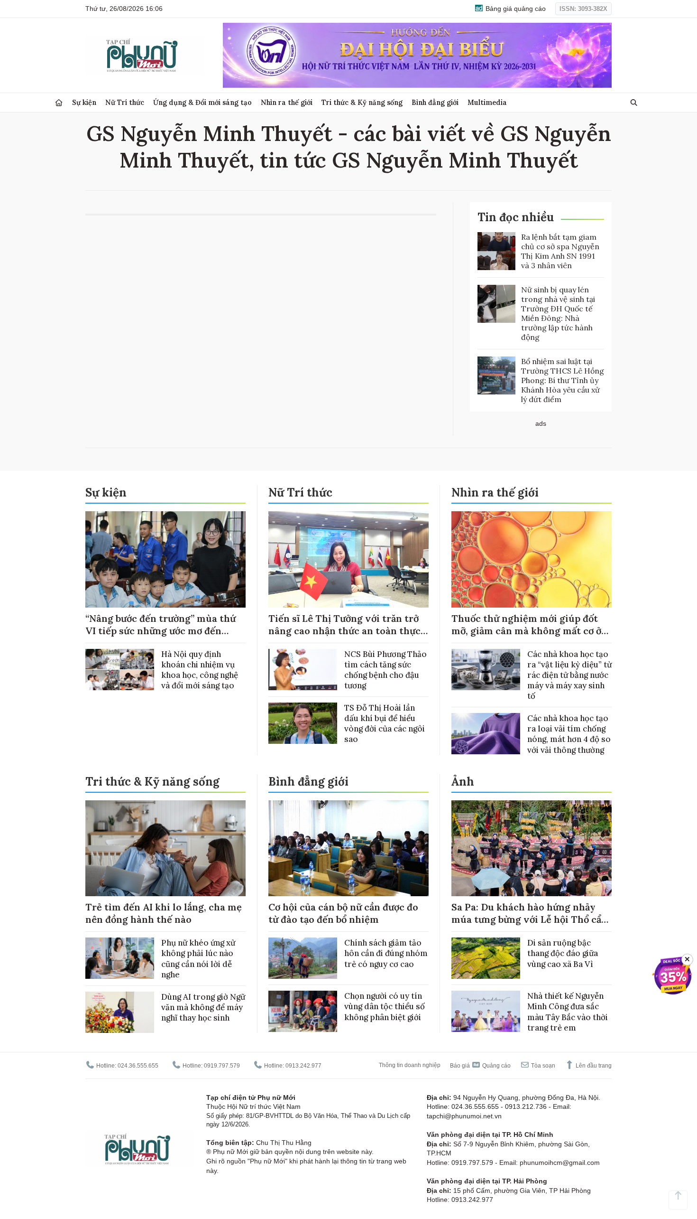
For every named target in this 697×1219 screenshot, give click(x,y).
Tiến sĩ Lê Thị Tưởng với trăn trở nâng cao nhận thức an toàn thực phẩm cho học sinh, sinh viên (344, 630)
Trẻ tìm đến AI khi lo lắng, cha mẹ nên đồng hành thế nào (163, 913)
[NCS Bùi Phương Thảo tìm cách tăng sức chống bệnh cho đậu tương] (302, 669)
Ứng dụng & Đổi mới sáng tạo (202, 102)
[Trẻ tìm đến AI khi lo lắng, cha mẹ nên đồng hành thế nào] (165, 848)
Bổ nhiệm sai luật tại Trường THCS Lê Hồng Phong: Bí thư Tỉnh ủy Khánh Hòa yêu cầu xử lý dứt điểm (562, 380)
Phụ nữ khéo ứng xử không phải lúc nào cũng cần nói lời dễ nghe (198, 958)
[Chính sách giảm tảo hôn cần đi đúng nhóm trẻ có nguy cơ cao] (302, 958)
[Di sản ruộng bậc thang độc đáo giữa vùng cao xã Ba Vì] (485, 958)
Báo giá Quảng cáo (480, 1065)
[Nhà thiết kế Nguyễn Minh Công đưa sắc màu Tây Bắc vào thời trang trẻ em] (485, 1011)
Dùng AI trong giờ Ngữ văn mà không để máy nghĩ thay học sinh (203, 1007)
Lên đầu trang (593, 1065)
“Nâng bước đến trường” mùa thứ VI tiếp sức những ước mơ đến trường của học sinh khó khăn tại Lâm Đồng (161, 636)
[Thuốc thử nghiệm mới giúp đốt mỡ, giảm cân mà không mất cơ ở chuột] (531, 559)
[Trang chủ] (59, 102)
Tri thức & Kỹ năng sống (362, 102)
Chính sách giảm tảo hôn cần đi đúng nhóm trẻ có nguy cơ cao (386, 953)
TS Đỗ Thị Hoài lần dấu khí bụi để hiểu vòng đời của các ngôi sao (384, 723)
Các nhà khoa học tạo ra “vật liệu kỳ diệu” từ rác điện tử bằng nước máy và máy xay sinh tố (569, 675)
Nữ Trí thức (124, 102)
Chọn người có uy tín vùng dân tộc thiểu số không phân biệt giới (384, 1006)
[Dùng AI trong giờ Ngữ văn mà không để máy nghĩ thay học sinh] (119, 1012)
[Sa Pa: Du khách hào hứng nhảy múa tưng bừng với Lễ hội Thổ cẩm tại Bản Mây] (531, 848)
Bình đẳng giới (435, 102)
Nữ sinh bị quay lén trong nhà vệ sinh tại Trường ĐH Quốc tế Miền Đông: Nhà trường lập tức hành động (558, 313)
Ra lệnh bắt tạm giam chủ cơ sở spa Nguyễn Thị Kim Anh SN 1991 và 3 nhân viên (560, 251)
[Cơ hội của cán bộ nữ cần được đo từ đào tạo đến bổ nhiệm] (348, 848)
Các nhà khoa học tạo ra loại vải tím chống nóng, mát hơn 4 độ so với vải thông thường (569, 734)
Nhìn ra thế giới (286, 102)
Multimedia (487, 102)
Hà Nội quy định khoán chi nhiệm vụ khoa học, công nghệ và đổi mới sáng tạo (199, 670)
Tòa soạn (542, 1065)
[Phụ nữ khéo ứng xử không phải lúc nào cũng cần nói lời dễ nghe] (119, 958)
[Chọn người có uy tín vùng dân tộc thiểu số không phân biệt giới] (302, 1011)
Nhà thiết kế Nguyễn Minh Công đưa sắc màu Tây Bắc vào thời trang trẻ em (567, 1011)
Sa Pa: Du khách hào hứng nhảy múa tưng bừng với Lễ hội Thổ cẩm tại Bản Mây (530, 919)
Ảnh (462, 781)
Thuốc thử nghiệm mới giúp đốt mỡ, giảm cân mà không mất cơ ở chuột (526, 630)
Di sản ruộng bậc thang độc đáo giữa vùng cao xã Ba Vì (562, 953)
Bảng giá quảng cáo (515, 8)
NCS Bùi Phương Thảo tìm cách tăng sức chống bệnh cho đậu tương (385, 670)
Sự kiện (84, 102)
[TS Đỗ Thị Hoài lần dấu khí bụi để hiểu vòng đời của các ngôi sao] (302, 723)
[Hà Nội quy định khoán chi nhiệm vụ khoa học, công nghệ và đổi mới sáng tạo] (119, 669)
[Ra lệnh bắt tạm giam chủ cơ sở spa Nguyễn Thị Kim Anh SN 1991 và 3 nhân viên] (496, 251)
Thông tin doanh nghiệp (409, 1065)
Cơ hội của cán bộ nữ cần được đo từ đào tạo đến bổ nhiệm (343, 913)
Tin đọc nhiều (515, 217)
